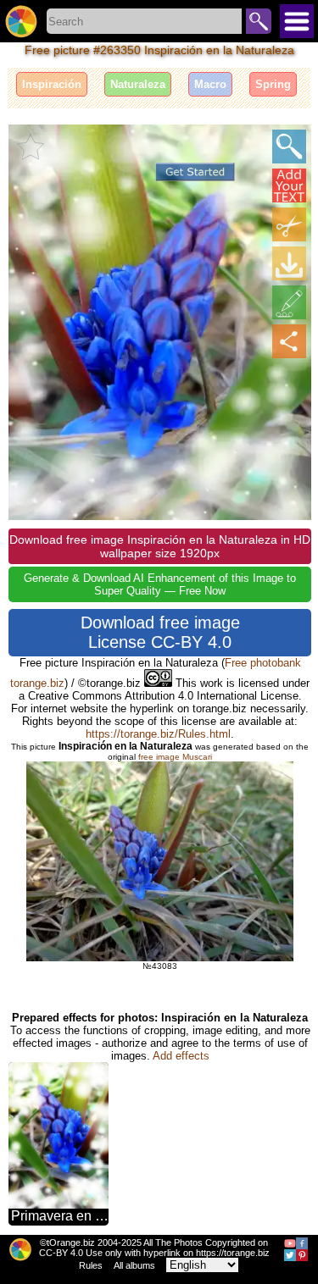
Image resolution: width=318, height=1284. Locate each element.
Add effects (181, 1055)
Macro (210, 84)
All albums (134, 1265)
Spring (273, 84)
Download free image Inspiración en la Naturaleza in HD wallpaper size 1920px (159, 546)
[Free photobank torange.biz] (21, 21)
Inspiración (51, 84)
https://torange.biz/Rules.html (158, 734)
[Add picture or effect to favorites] (30, 146)
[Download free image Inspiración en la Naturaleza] (289, 263)
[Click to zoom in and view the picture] (289, 146)
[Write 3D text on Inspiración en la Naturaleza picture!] (289, 185)
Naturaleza (137, 84)
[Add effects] (289, 302)
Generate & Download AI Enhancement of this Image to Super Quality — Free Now (160, 584)
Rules (91, 1265)
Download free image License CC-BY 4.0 (160, 632)
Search (258, 21)
